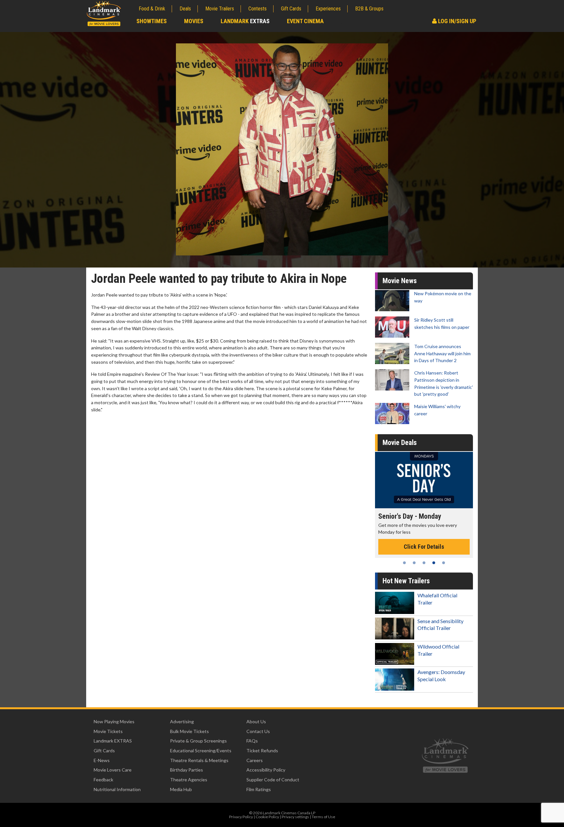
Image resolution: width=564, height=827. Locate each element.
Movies (193, 21)
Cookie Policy (267, 816)
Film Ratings (258, 789)
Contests (257, 9)
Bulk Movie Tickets (189, 731)
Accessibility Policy (265, 770)
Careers (254, 760)
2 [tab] (414, 562)
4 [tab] (434, 562)
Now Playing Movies (114, 721)
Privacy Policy (241, 816)
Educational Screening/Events (200, 750)
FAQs (252, 740)
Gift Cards (291, 9)
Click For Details (431, 539)
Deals (185, 9)
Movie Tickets (108, 731)
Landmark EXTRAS (113, 740)
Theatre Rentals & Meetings (199, 760)
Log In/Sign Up (456, 21)
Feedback (103, 779)
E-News (102, 760)
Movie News (400, 281)
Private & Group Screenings (198, 740)
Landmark (245, 21)
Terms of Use (323, 816)
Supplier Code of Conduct (272, 779)
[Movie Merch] (431, 480)
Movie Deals (400, 442)
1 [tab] (404, 562)
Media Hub (181, 789)
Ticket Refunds (262, 750)
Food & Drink (152, 9)
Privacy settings (295, 816)
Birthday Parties (186, 770)
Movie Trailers (219, 9)
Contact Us (258, 731)
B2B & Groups (369, 9)
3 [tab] (424, 562)
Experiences (328, 9)
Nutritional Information (117, 789)
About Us (256, 721)
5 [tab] (443, 562)
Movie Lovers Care (113, 770)
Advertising (182, 721)
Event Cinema (305, 21)
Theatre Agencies (188, 779)
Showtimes (151, 21)
